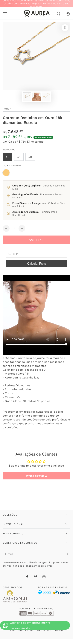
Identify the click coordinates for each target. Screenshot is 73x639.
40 (7, 157)
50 (30, 157)
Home (6, 109)
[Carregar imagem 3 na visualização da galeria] (46, 97)
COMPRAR (36, 239)
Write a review (36, 476)
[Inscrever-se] (68, 554)
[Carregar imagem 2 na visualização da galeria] (36, 97)
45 (19, 157)
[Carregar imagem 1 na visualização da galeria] (27, 97)
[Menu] (5, 14)
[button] (58, 14)
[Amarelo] (6, 172)
